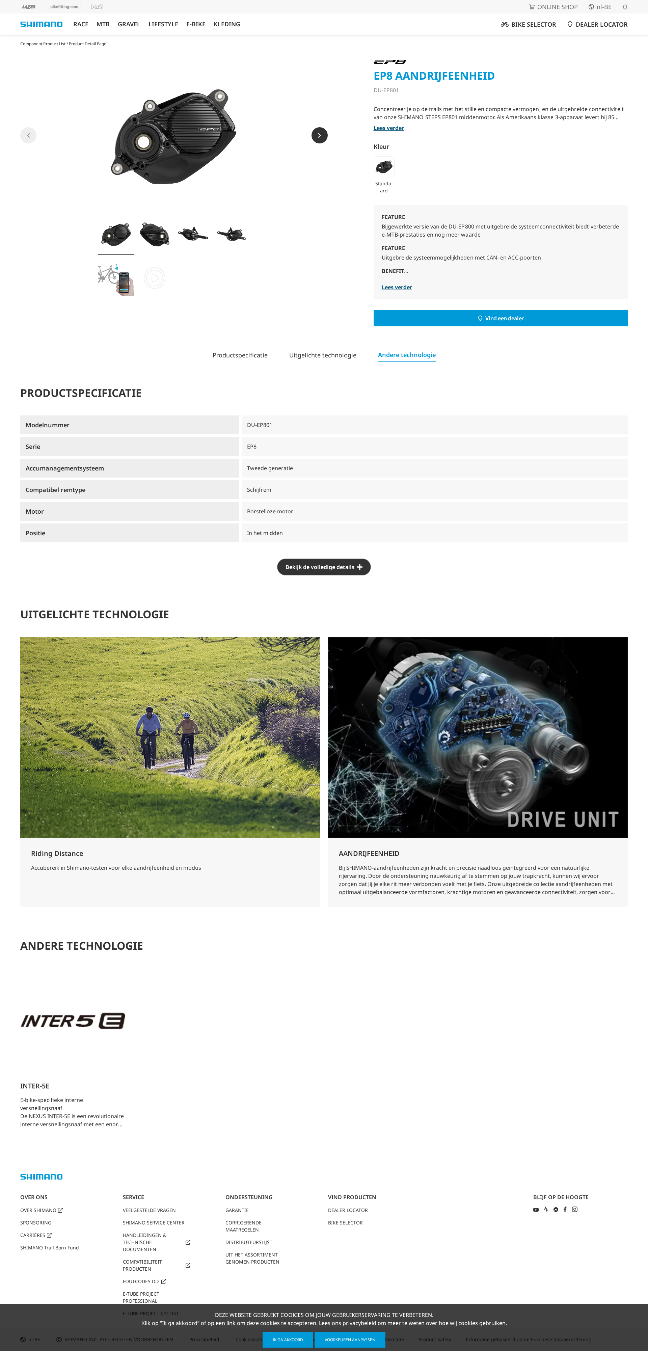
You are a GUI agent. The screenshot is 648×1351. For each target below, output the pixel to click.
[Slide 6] (154, 278)
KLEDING (227, 24)
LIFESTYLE (163, 24)
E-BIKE (196, 24)
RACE (80, 24)
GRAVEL (129, 24)
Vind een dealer (504, 318)
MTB (103, 24)
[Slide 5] (116, 278)
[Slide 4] (231, 234)
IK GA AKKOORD (288, 1340)
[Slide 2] (154, 234)
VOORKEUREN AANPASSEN (350, 1340)
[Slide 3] (193, 234)
